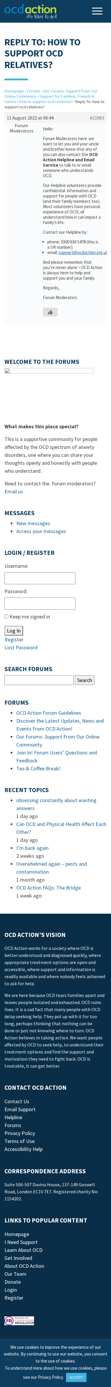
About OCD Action (24, 1265)
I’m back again (32, 848)
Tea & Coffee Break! (38, 768)
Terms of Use (19, 1141)
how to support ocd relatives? (46, 101)
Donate (12, 1281)
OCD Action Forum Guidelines (48, 712)
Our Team (15, 1273)
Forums (33, 91)
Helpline (13, 1117)
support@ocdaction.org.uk (83, 252)
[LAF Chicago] (30, 11)
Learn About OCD (23, 1250)
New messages (33, 523)
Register (13, 639)
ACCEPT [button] (76, 1377)
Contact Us (16, 1101)
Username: (16, 566)
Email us (13, 491)
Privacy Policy (19, 1133)
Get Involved (18, 1258)
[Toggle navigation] (98, 11)
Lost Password (21, 647)
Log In (14, 630)
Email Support (20, 1109)
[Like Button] (50, 312)
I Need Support (21, 1242)
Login (10, 1289)
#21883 (97, 117)
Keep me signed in (29, 616)
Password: (16, 591)
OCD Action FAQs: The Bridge (48, 887)
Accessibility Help (23, 1149)
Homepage (14, 91)
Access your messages (41, 531)
